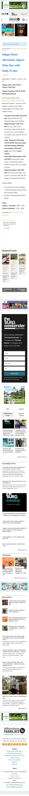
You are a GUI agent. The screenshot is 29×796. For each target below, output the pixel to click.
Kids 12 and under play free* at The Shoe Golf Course (14, 544)
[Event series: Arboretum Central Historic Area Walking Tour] (12, 278)
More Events (21, 457)
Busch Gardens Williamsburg (14, 751)
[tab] (7, 409)
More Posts (21, 708)
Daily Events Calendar (14, 759)
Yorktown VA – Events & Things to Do (14, 755)
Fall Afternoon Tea (8, 290)
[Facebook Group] (20, 744)
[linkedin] (23, 744)
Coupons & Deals (14, 757)
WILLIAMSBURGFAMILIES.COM (14, 784)
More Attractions (19, 578)
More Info (5, 215)
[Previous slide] (4, 567)
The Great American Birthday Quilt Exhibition (5, 269)
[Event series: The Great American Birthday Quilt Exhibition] (3, 281)
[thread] (25, 744)
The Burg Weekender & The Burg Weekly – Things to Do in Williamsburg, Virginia (8, 433)
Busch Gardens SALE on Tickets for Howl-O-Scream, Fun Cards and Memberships (13, 522)
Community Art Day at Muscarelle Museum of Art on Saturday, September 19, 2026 (20, 433)
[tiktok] (17, 744)
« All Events (5, 75)
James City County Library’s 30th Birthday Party (14, 697)
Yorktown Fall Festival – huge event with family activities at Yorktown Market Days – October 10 (14, 650)
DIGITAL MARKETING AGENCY (14, 787)
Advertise (14, 764)
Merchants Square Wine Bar (8, 220)
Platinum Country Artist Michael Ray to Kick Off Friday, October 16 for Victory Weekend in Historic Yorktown (14, 530)
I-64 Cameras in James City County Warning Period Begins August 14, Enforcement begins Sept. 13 (13, 638)
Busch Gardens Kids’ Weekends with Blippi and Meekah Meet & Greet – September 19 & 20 (8, 571)
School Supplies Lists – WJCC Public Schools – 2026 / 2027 (14, 537)
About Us (14, 762)
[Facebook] (3, 744)
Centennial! (22, 266)
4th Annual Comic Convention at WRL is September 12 (20, 450)
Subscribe (14, 373)
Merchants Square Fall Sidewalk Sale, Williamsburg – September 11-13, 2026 (20, 571)
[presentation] (8, 424)
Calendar (23, 20)
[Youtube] (12, 744)
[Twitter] (14, 744)
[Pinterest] (9, 744)
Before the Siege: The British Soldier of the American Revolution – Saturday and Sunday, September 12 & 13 (14, 664)
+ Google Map (6, 228)
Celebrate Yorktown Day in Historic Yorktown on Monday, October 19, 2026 (17, 602)
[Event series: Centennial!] (20, 273)
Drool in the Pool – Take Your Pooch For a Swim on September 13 (8, 451)
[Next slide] (25, 567)
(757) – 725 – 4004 (17, 212)
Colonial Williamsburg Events (14, 753)
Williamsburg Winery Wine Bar (12, 101)
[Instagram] (6, 744)
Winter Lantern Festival (21, 290)
